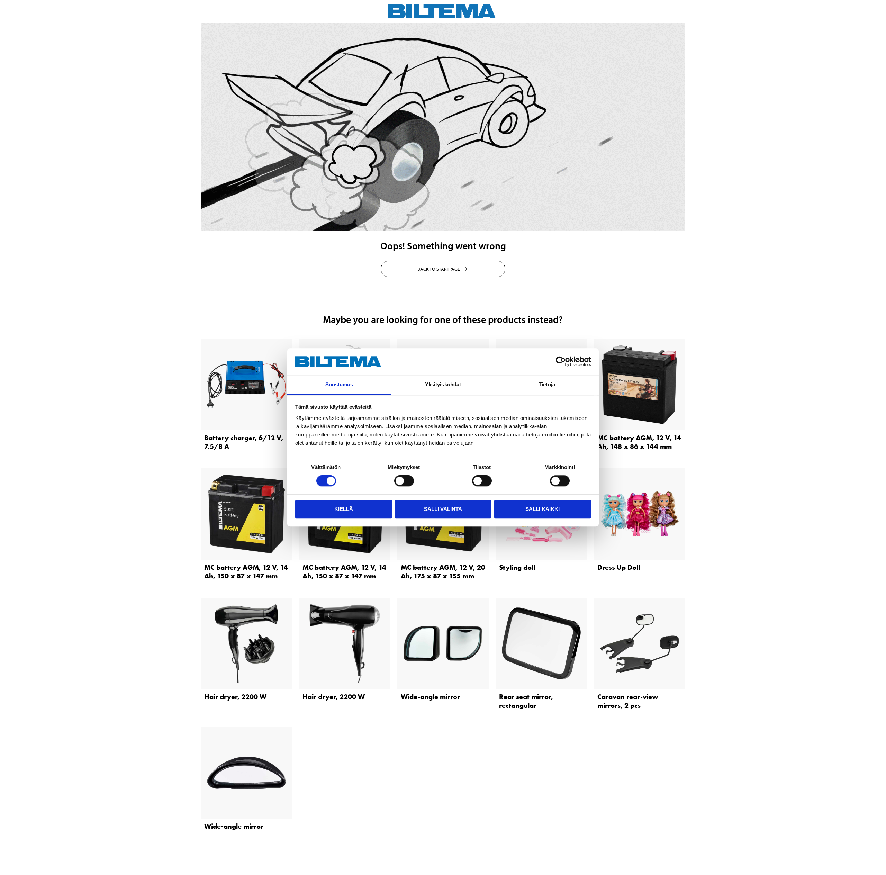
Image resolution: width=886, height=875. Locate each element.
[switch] (404, 480)
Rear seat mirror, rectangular (526, 701)
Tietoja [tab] (547, 384)
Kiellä (343, 509)
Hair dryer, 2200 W (235, 696)
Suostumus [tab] (339, 384)
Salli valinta (443, 509)
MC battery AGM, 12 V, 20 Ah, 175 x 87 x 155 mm (443, 571)
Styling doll (517, 567)
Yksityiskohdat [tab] (443, 384)
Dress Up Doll (618, 567)
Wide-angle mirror (430, 696)
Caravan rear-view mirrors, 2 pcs (627, 701)
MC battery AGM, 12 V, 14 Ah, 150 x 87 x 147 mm (246, 571)
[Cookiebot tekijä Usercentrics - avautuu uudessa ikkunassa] (561, 362)
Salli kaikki (542, 509)
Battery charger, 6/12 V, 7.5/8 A (243, 442)
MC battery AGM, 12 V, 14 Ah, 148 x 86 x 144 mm (639, 442)
